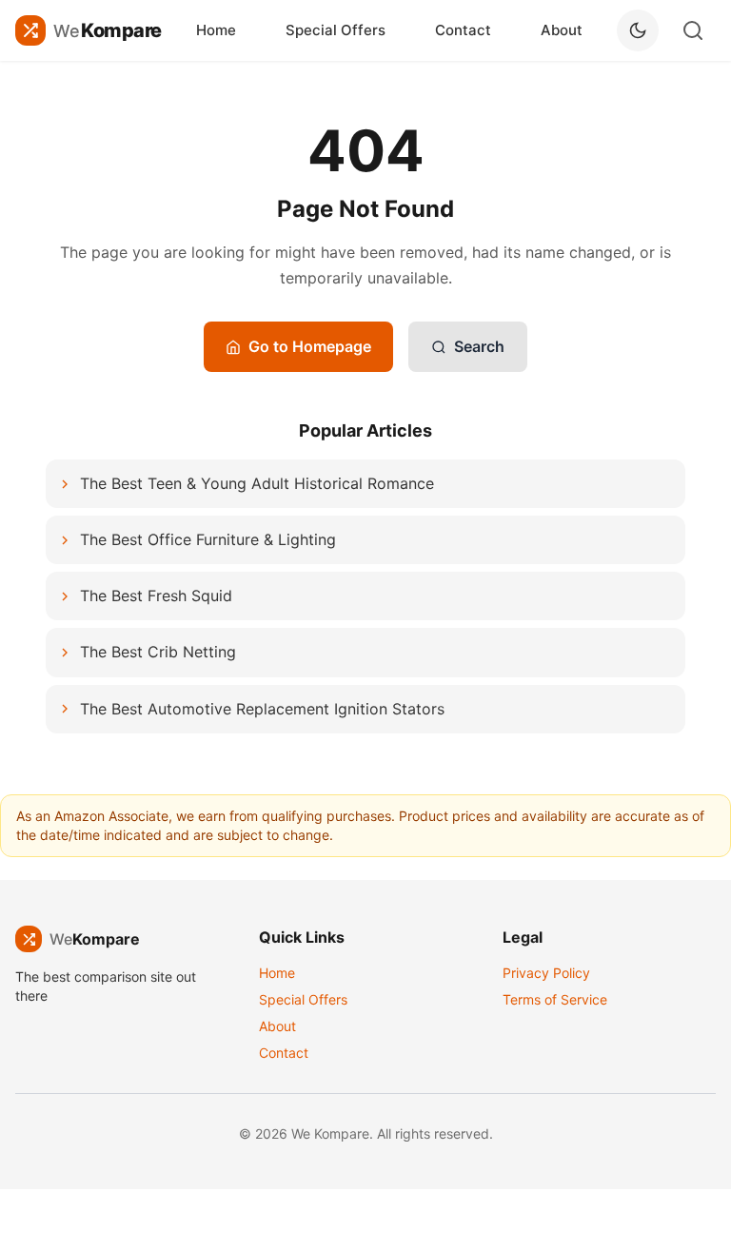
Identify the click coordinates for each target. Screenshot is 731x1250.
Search (479, 346)
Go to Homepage (309, 346)
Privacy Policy (546, 973)
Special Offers (335, 30)
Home (216, 30)
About (562, 30)
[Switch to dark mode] (638, 30)
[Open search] (693, 30)
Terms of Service (555, 999)
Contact (463, 30)
